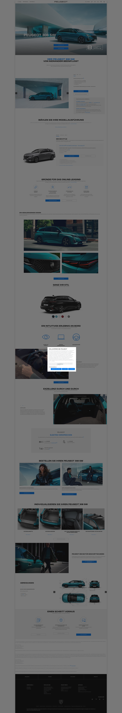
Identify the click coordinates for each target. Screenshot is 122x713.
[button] (56, 369)
